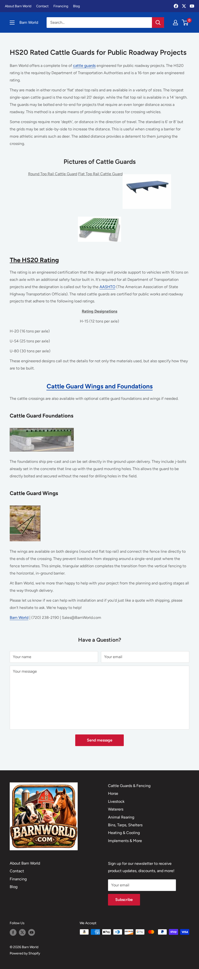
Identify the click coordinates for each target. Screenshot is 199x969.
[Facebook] (176, 6)
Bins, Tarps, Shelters (125, 825)
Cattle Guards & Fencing (129, 785)
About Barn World (18, 6)
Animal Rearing (121, 817)
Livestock (116, 801)
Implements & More (125, 840)
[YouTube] (192, 6)
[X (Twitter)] (184, 6)
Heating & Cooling (124, 832)
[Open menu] (12, 22)
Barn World (19, 617)
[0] (185, 22)
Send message (99, 740)
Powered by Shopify (25, 953)
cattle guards (84, 65)
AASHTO (107, 286)
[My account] (175, 22)
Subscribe (124, 899)
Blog (76, 6)
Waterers (115, 809)
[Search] (158, 22)
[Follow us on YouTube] (31, 932)
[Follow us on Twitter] (22, 932)
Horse (113, 793)
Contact (42, 6)
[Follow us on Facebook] (13, 932)
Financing (60, 6)
